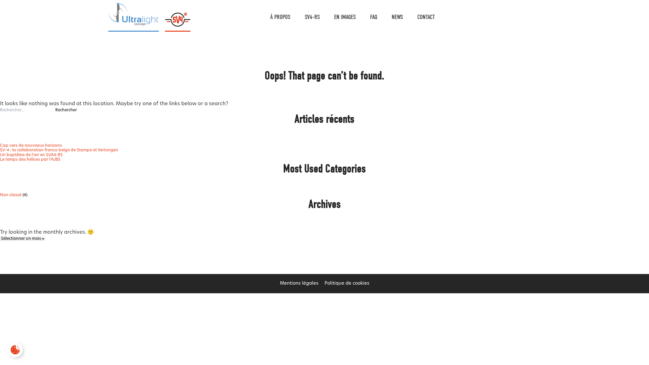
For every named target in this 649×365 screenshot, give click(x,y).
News (397, 17)
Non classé (11, 195)
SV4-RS (312, 17)
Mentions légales (299, 283)
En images (345, 17)
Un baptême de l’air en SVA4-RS (31, 155)
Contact (426, 17)
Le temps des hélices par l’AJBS (30, 160)
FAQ (373, 17)
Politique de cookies (346, 283)
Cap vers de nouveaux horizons (31, 146)
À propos (280, 17)
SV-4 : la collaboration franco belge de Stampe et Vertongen (59, 150)
